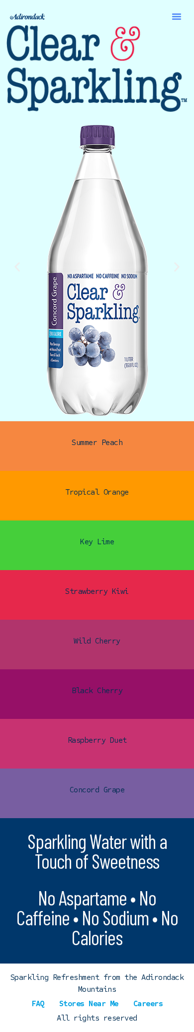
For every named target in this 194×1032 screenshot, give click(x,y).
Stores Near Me (88, 1003)
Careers (148, 1003)
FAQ (37, 1003)
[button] (176, 16)
